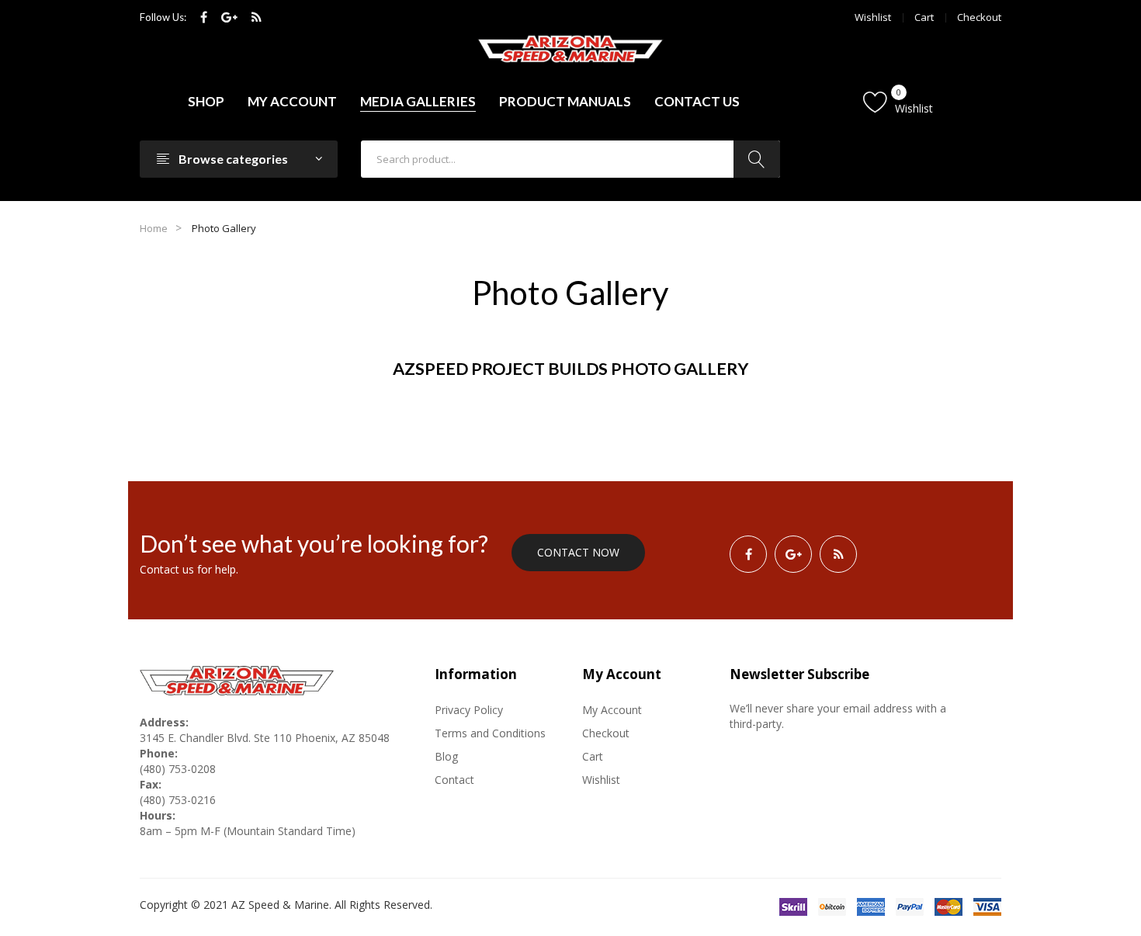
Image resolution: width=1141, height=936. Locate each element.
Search (757, 159)
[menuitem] (206, 102)
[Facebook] (203, 17)
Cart (924, 17)
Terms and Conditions (490, 733)
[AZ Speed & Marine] (570, 49)
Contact (454, 779)
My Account (612, 709)
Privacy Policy (469, 709)
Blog (446, 756)
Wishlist (873, 17)
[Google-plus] (229, 17)
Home (154, 228)
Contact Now (578, 552)
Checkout (979, 17)
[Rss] (256, 17)
